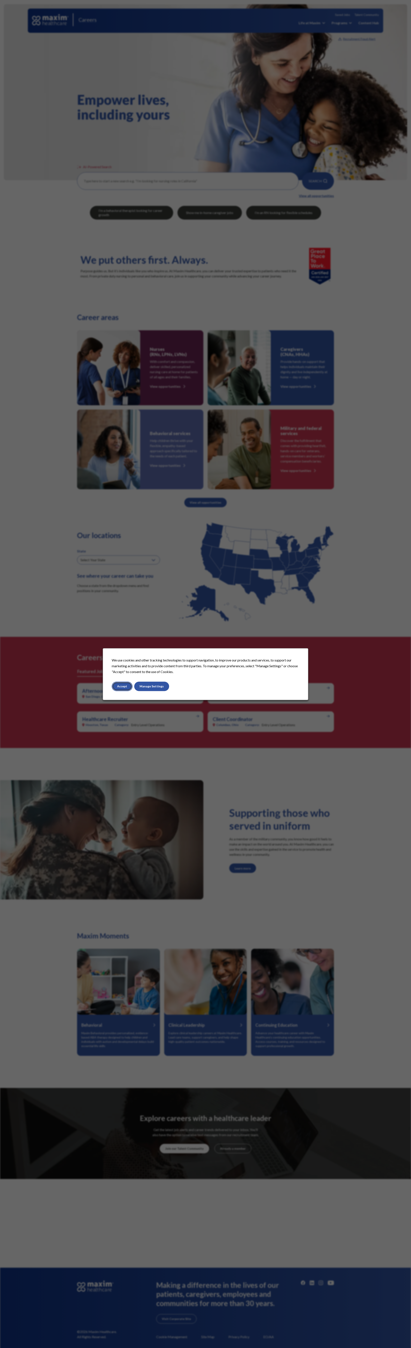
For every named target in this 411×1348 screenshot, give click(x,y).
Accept (122, 686)
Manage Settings (152, 686)
